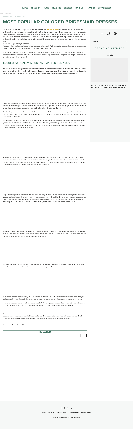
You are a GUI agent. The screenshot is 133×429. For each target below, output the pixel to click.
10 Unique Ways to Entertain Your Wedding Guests (114, 123)
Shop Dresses (104, 8)
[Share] (12, 325)
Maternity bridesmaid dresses (69, 371)
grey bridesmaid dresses (24, 318)
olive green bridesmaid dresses (42, 318)
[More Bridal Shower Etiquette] (16, 349)
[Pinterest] (67, 408)
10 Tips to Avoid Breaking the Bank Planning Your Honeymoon (111, 115)
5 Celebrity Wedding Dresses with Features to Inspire (111, 108)
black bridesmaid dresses (35, 316)
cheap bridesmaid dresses (68, 316)
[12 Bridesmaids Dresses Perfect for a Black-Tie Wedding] (44, 378)
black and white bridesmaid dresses (15, 316)
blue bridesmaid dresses (51, 316)
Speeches (36, 8)
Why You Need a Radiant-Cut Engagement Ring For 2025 (113, 93)
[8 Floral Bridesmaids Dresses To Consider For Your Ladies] (73, 349)
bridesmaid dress (53, 30)
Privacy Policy (62, 412)
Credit (24, 96)
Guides (25, 8)
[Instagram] (64, 408)
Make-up (79, 8)
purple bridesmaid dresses (61, 318)
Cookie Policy (86, 412)
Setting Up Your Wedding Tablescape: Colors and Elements (112, 131)
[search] (126, 41)
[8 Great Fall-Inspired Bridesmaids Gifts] (44, 349)
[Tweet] (17, 325)
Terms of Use (74, 412)
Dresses (68, 8)
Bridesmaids (7, 17)
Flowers (90, 8)
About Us (51, 412)
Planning (56, 8)
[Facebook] (61, 408)
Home (44, 412)
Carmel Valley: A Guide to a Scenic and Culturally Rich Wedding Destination (108, 86)
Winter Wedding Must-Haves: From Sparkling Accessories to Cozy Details (113, 101)
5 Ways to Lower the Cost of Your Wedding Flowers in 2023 (114, 138)
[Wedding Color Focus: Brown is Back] (16, 378)
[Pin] (23, 325)
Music (46, 8)
